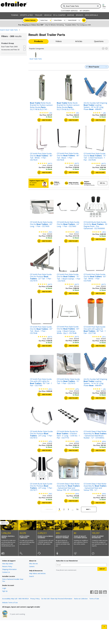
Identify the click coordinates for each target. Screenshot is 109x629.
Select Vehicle (30, 20)
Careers (31, 566)
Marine (70, 15)
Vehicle (48, 15)
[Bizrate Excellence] (5, 614)
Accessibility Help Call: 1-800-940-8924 (15, 599)
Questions (98, 41)
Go (84, 20)
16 (77, 509)
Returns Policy (7, 566)
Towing (14, 15)
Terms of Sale (94, 599)
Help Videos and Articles (37, 573)
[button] (103, 48)
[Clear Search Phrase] (98, 6)
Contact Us (6, 572)
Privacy (58, 570)
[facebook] (92, 592)
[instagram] (100, 592)
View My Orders (7, 564)
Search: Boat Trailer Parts (9, 30)
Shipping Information (9, 569)
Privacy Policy (35, 599)
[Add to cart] (39, 120)
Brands (79, 15)
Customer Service (69, 11)
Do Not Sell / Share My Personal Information (56, 599)
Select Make (58, 20)
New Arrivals (91, 15)
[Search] (64, 6)
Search (31, 576)
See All (102, 183)
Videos (59, 41)
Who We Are (33, 564)
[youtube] (105, 592)
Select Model (72, 20)
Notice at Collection (81, 599)
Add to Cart (46, 120)
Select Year (44, 20)
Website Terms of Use (10, 603)
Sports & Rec (26, 15)
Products (38, 41)
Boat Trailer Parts (36, 59)
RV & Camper (59, 15)
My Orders (85, 11)
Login (4, 588)
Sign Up (4, 591)
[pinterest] (96, 592)
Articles (78, 41)
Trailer (38, 15)
